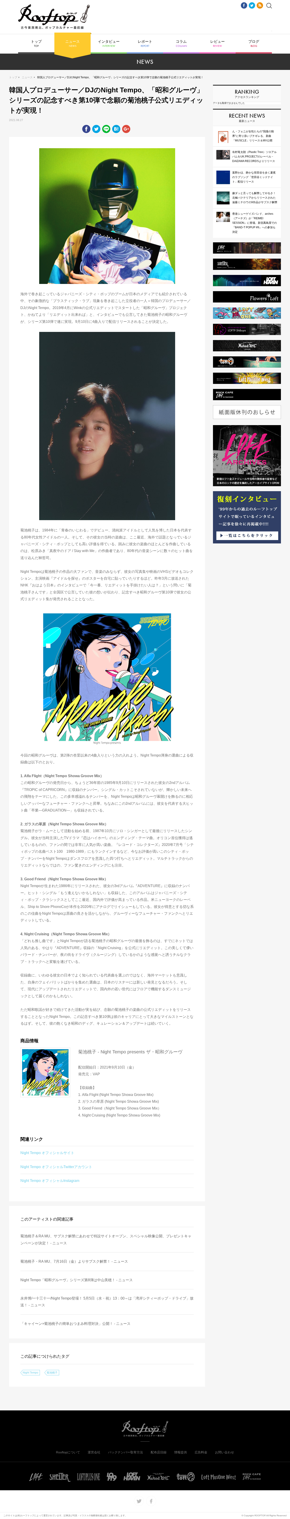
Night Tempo (30, 1372)
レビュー (217, 44)
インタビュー (109, 44)
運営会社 (94, 1452)
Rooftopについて (68, 1452)
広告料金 (201, 1452)
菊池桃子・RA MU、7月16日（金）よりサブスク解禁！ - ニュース (74, 1261)
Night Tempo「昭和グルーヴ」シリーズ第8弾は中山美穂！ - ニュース (76, 1280)
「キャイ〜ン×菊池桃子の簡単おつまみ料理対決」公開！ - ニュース (75, 1324)
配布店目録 (159, 1452)
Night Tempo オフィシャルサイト (47, 1153)
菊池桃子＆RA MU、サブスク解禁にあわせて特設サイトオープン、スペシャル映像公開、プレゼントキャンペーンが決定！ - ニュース (105, 1239)
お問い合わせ (224, 1452)
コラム (181, 44)
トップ (36, 44)
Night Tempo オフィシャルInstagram (49, 1181)
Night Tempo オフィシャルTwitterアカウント (56, 1167)
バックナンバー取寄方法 (125, 1452)
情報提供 (180, 1452)
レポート (145, 44)
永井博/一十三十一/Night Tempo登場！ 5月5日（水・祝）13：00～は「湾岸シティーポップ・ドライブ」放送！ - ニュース (106, 1301)
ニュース (72, 44)
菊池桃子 (52, 1372)
